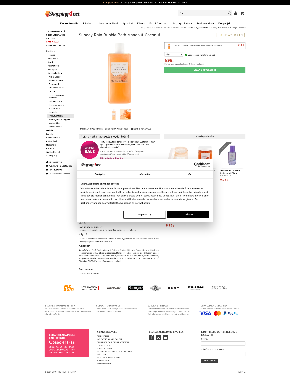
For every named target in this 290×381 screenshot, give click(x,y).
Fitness (141, 23)
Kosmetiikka (54, 66)
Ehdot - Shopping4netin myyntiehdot (115, 351)
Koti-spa (50, 148)
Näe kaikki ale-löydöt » (111, 158)
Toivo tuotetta (55, 170)
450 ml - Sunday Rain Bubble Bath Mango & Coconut (208, 45)
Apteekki (127, 23)
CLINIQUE (51, 156)
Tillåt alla (188, 214)
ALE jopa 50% (111, 2)
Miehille (49, 130)
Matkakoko (51, 145)
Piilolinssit (88, 23)
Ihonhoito (52, 58)
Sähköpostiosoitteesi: (212, 350)
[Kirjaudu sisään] (235, 13)
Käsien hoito (55, 108)
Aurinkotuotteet (56, 80)
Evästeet (101, 354)
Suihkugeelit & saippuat (60, 119)
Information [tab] (145, 174)
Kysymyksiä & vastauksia (60, 166)
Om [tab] (190, 174)
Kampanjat (224, 23)
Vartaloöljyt (54, 123)
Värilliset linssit (53, 152)
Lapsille (50, 134)
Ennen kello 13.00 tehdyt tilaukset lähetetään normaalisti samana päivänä (116, 309)
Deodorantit (54, 84)
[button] (242, 13)
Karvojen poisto (56, 105)
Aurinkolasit (51, 141)
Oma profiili (103, 336)
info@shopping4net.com (61, 353)
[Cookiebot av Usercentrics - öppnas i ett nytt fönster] (196, 164)
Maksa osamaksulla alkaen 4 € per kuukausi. (184, 64)
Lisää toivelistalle (92, 129)
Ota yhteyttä (104, 345)
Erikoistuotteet (56, 88)
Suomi (241, 372)
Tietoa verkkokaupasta (59, 174)
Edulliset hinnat (105, 348)
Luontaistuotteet (108, 23)
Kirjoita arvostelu (118, 129)
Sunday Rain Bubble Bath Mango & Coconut (228, 28)
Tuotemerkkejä (205, 23)
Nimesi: (204, 339)
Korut (50, 62)
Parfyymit (52, 69)
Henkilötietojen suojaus (109, 357)
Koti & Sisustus (157, 23)
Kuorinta (53, 112)
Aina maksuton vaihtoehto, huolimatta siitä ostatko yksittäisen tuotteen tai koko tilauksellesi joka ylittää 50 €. (68, 310)
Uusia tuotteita (55, 45)
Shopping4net (147, 28)
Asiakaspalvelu (55, 162)
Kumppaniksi (103, 360)
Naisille (176, 28)
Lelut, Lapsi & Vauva (181, 23)
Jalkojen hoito (55, 101)
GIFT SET (50, 38)
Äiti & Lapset (55, 77)
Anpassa (142, 214)
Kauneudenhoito (69, 23)
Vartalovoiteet (56, 127)
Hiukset (51, 55)
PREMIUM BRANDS (55, 35)
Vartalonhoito (187, 28)
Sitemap (72, 372)
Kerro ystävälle (142, 129)
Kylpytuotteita (202, 28)
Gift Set (52, 91)
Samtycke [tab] (100, 174)
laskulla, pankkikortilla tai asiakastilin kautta (219, 307)
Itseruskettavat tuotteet (56, 96)
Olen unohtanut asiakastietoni (113, 342)
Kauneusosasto (53, 137)
